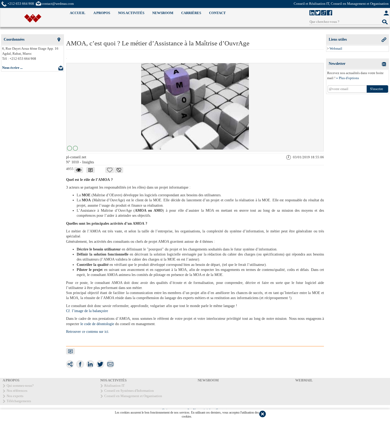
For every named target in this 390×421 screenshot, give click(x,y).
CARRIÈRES (191, 13)
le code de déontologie (97, 324)
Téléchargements (19, 401)
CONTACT (217, 13)
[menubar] (148, 13)
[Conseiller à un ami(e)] (110, 364)
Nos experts (15, 396)
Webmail (336, 48)
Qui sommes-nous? (20, 386)
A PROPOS (101, 13)
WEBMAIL (304, 380)
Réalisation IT (114, 386)
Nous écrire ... (12, 68)
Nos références (17, 391)
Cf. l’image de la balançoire (87, 311)
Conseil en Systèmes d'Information (129, 391)
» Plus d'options (347, 78)
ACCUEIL (77, 13)
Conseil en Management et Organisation (133, 396)
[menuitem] (77, 13)
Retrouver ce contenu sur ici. (87, 332)
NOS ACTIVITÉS (131, 13)
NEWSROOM (162, 13)
